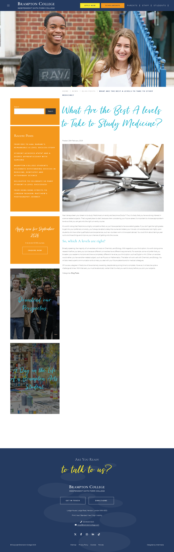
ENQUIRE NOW (35, 250)
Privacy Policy (83, 545)
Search (16, 107)
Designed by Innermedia (155, 545)
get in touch (73, 501)
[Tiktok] (99, 534)
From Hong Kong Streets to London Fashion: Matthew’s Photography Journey (30, 193)
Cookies (93, 545)
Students (160, 5)
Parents (132, 5)
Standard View (86, 515)
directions (101, 501)
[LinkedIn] (93, 534)
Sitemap (73, 545)
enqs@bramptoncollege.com (88, 525)
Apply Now (90, 5)
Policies (101, 545)
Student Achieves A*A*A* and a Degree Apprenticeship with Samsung (32, 156)
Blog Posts (75, 273)
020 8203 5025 (88, 522)
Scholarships (112, 5)
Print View (76, 515)
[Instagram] (87, 534)
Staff (145, 5)
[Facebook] (81, 534)
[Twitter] (75, 534)
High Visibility (97, 515)
